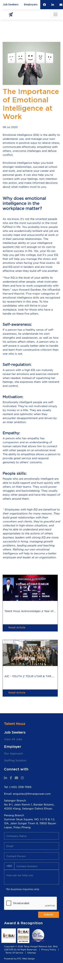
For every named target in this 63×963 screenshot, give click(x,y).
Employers (30, 4)
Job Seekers (10, 4)
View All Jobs (13, 739)
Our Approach (13, 753)
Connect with (16, 769)
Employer (12, 747)
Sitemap (31, 953)
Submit (48, 914)
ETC (19, 958)
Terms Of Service (14, 953)
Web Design (28, 958)
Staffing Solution (15, 760)
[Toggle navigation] (55, 14)
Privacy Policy (48, 949)
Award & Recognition (23, 923)
